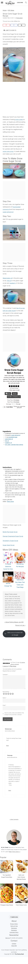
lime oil (9, 280)
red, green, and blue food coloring (14, 444)
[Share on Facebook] (14, 25)
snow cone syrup (8, 151)
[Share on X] (21, 25)
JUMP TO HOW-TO (10, 30)
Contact (14, 943)
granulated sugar (12, 437)
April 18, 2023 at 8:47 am (12, 757)
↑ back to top (14, 917)
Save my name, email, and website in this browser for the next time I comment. (14, 713)
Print (8, 393)
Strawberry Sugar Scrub (10, 541)
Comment (5, 674)
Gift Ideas (11, 10)
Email (4, 705)
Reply (7, 745)
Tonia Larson (10, 501)
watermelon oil (9, 439)
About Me (14, 945)
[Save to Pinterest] (6, 25)
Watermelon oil (7, 278)
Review (15, 393)
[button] (10, 386)
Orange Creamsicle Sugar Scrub (13, 536)
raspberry (13, 283)
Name (4, 697)
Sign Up (7, 938)
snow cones (19, 119)
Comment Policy (14, 932)
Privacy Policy (14, 924)
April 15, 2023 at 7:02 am (10, 730)
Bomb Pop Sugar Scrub (10, 532)
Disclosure (14, 928)
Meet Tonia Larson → (14, 851)
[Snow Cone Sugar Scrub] (14, 360)
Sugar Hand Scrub (8, 545)
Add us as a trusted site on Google (15, 634)
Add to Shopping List (14, 396)
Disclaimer (14, 930)
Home (4, 10)
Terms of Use (14, 926)
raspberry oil (8, 442)
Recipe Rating (6, 691)
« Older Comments (14, 819)
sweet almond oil (8, 212)
